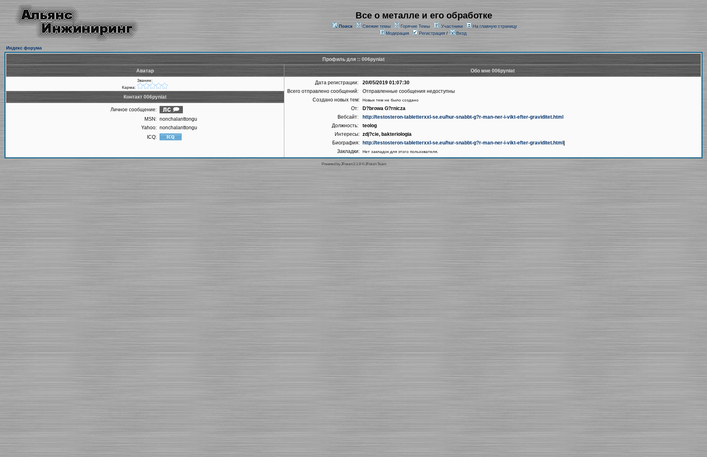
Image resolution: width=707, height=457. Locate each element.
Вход (460, 33)
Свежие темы (377, 26)
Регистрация (431, 33)
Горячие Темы (415, 26)
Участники (452, 26)
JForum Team (375, 164)
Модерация (397, 33)
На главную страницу (495, 26)
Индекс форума (24, 47)
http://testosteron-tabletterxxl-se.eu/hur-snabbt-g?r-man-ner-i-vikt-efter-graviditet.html (463, 117)
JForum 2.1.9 (351, 164)
